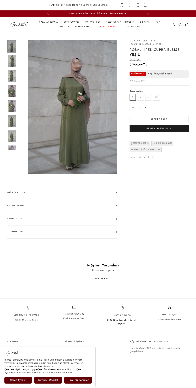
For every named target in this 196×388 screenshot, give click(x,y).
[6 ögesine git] (11, 121)
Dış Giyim (145, 22)
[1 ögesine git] (11, 46)
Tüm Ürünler (92, 22)
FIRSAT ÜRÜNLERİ (107, 27)
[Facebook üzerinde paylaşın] (140, 157)
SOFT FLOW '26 (71, 22)
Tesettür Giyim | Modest (120, 22)
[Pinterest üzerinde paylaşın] (148, 157)
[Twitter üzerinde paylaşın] (144, 157)
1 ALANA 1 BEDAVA (48, 22)
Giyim (159, 22)
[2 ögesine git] (11, 61)
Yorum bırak (103, 279)
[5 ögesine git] (11, 106)
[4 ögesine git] (11, 91)
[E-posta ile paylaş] (153, 157)
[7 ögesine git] (11, 136)
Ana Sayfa (135, 41)
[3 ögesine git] (11, 76)
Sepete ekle (159, 119)
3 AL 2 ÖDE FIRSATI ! (133, 27)
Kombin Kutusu (83, 27)
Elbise (154, 41)
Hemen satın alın (159, 129)
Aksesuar (63, 27)
